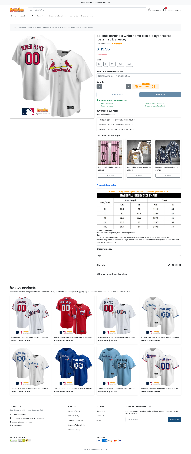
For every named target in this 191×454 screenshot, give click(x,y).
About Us (100, 416)
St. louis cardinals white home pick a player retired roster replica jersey (64, 27)
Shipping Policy (74, 411)
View (111, 175)
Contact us (101, 411)
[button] (164, 10)
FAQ (99, 255)
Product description (107, 185)
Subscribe (175, 419)
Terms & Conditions (76, 420)
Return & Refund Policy (77, 425)
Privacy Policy (73, 416)
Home (14, 27)
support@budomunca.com (23, 422)
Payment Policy (74, 429)
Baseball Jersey (25, 27)
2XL (121, 64)
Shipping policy (104, 249)
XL (112, 64)
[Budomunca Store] (17, 10)
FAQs (99, 420)
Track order (157, 10)
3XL (129, 64)
